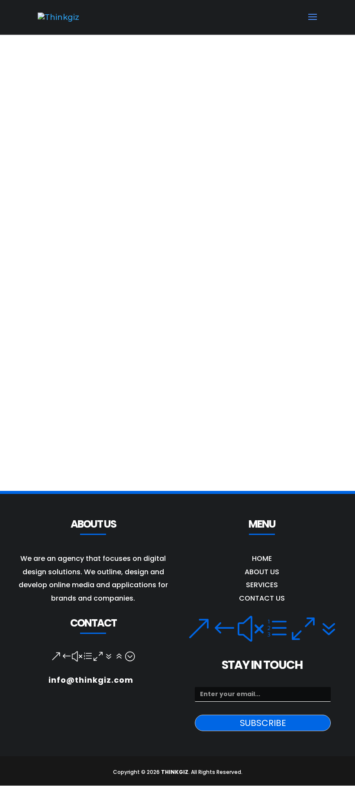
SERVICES (262, 585)
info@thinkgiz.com (90, 680)
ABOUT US (262, 572)
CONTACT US (262, 598)
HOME (262, 558)
